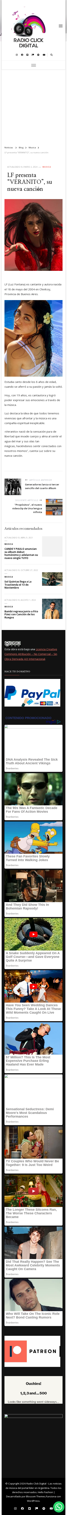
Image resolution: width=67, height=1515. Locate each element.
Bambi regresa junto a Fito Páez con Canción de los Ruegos (21, 614)
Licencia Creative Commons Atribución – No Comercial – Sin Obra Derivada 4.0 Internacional (30, 654)
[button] (58, 1506)
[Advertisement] (33, 106)
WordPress (33, 1500)
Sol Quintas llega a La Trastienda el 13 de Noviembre (17, 584)
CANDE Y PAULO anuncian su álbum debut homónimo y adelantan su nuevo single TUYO (21, 553)
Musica (46, 167)
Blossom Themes (35, 1496)
